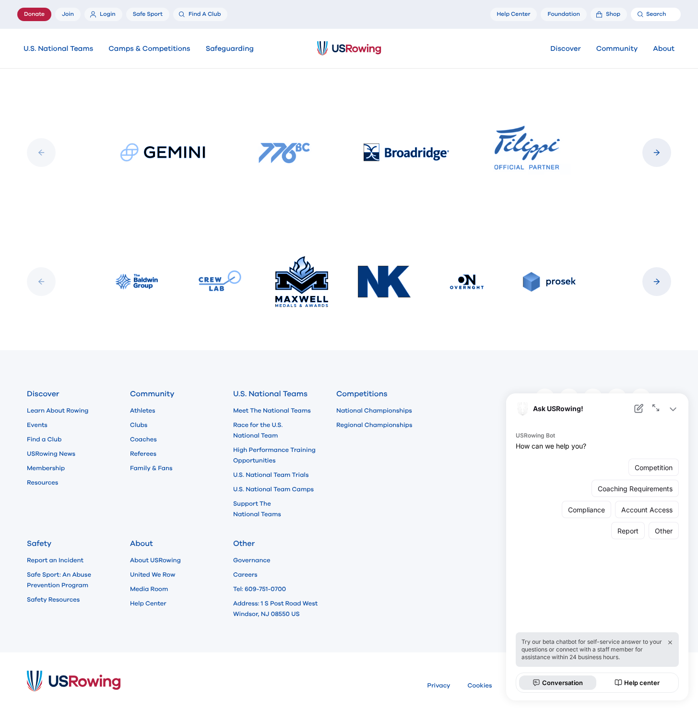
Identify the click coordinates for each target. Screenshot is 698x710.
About (663, 49)
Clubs (138, 425)
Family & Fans (151, 468)
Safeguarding (230, 49)
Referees (143, 454)
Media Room (149, 589)
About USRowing (155, 560)
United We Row (152, 574)
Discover (565, 49)
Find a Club (44, 439)
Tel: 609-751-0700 (259, 589)
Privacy (438, 685)
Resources (42, 482)
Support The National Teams (257, 509)
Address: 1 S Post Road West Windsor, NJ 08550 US (275, 608)
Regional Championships (374, 425)
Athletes (142, 410)
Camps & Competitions (149, 49)
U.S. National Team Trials (270, 475)
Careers (245, 574)
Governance (251, 560)
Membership (46, 468)
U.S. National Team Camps (273, 489)
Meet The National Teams (272, 410)
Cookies (480, 685)
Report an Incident (55, 560)
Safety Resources (53, 599)
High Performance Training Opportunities (274, 455)
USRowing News (51, 454)
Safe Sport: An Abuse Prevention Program (59, 580)
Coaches (143, 439)
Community (617, 49)
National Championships (374, 410)
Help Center (148, 603)
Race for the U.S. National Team (258, 430)
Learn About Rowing (58, 410)
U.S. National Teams (58, 49)
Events (37, 425)
